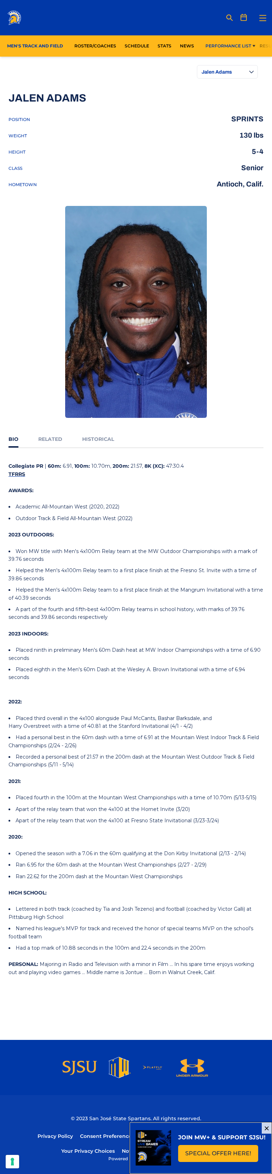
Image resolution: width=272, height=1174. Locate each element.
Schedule (137, 45)
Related (50, 439)
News (187, 45)
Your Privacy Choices (88, 1151)
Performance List (228, 45)
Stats (166, 45)
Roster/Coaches (95, 45)
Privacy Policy (55, 1136)
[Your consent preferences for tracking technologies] (12, 1161)
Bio (13, 439)
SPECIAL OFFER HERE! (221, 1155)
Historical (98, 439)
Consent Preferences (107, 1136)
